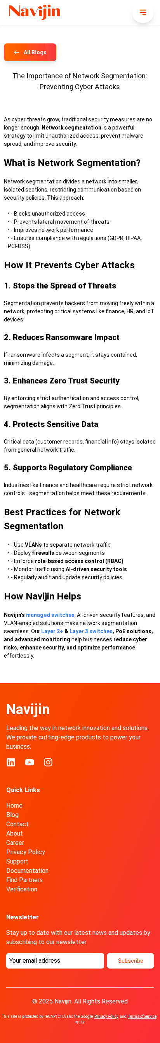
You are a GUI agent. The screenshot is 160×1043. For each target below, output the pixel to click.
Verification (21, 889)
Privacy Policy (25, 852)
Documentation (27, 870)
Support (17, 861)
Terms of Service (142, 1016)
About (14, 833)
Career (15, 842)
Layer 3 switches (91, 631)
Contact (17, 824)
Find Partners (24, 880)
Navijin (28, 709)
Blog (12, 815)
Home (14, 805)
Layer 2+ (52, 631)
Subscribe (130, 961)
